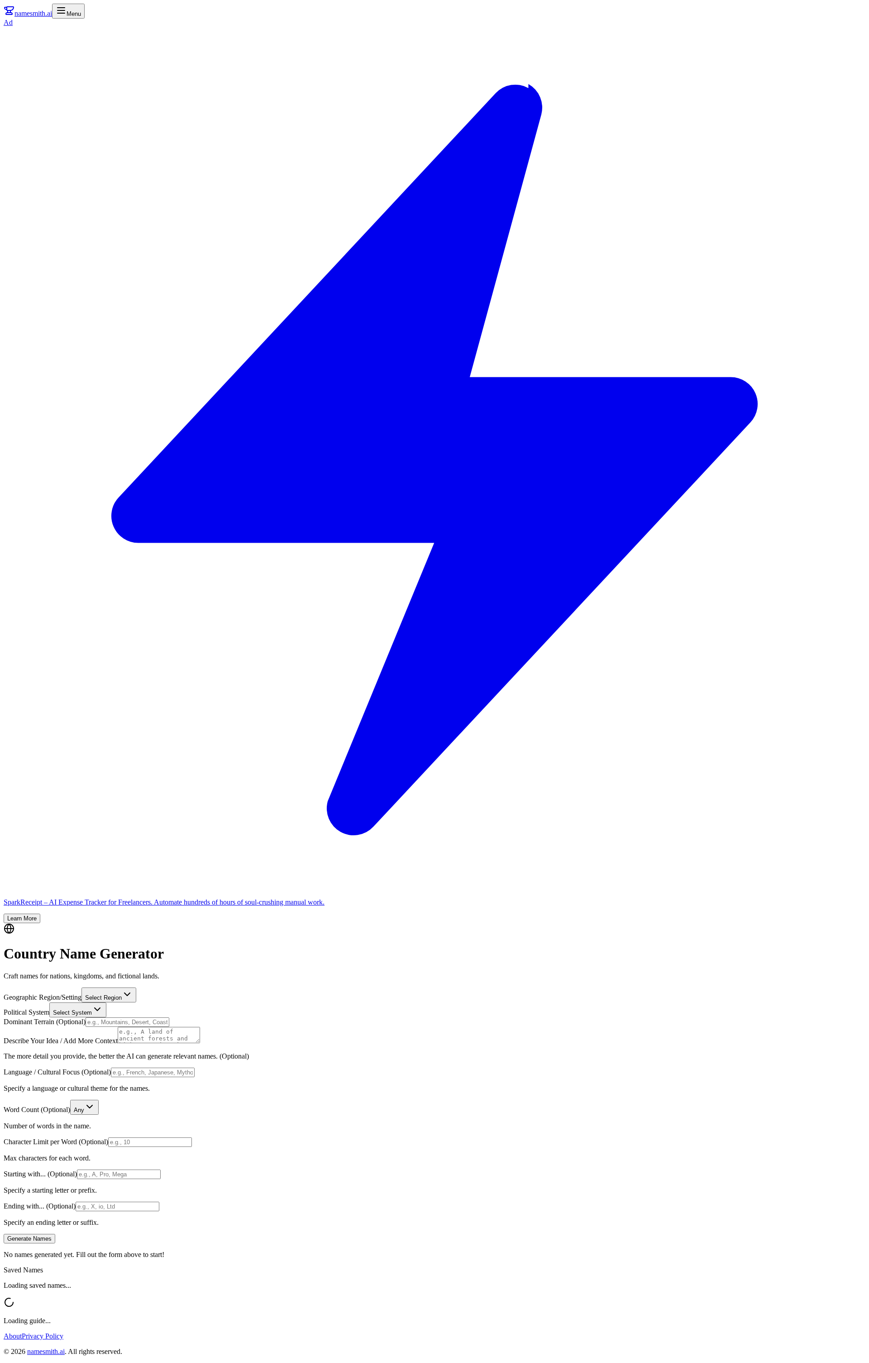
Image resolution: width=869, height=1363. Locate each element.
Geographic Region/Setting (42, 997)
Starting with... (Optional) (40, 1174)
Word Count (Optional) (37, 1109)
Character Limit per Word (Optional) (56, 1142)
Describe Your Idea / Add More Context (61, 1041)
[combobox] (108, 994)
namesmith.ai (46, 1351)
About (13, 1336)
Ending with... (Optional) (40, 1206)
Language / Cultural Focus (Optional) (57, 1072)
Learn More (22, 918)
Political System (26, 1012)
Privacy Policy (42, 1336)
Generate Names (29, 1238)
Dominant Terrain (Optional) (45, 1022)
